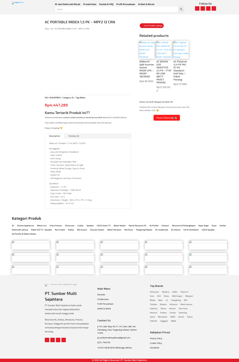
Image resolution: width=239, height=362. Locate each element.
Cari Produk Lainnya (153, 25)
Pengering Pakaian (144, 230)
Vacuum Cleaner (97, 230)
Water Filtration (114, 230)
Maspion (189, 296)
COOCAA (153, 321)
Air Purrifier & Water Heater (24, 234)
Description (54, 136)
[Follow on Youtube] (208, 8)
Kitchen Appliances (25, 226)
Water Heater (120, 226)
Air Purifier (154, 226)
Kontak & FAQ (106, 4)
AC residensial (161, 230)
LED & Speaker (208, 230)
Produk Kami (89, 4)
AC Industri (175, 230)
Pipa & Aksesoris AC (137, 226)
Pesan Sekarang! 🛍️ (166, 117)
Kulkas (71, 230)
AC (52, 29)
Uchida (173, 313)
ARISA (173, 321)
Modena (165, 292)
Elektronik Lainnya (20, 230)
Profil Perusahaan (125, 4)
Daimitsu (154, 309)
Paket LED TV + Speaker (41, 230)
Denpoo (163, 304)
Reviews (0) (74, 136)
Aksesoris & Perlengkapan (183, 226)
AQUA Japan (177, 296)
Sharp (166, 296)
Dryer (214, 226)
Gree (152, 296)
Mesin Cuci (42, 226)
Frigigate (164, 321)
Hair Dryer (128, 230)
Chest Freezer (56, 226)
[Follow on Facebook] (197, 8)
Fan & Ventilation (191, 230)
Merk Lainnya (186, 304)
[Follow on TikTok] (214, 8)
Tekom (190, 317)
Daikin (175, 292)
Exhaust (165, 226)
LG (167, 300)
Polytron (184, 292)
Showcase (69, 226)
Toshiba (153, 304)
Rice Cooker (60, 230)
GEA (159, 296)
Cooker (80, 226)
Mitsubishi (162, 317)
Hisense (153, 313)
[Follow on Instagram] (203, 8)
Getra (152, 317)
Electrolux (183, 309)
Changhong (176, 300)
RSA (185, 300)
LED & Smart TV (104, 226)
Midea (82, 97)
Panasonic (154, 292)
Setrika (223, 226)
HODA (172, 317)
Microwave (82, 230)
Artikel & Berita (146, 4)
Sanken (163, 313)
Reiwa (163, 309)
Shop (47, 29)
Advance (173, 304)
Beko (160, 300)
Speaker (90, 226)
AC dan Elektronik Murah (67, 4)
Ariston (172, 309)
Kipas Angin (203, 226)
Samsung (183, 313)
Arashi (181, 317)
